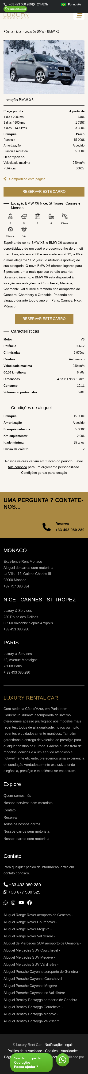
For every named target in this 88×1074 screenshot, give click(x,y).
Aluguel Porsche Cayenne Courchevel (33, 979)
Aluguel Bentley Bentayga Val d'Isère (32, 1021)
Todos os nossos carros (22, 824)
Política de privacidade (25, 1051)
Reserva (10, 817)
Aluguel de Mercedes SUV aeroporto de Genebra (41, 943)
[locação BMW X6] (44, 67)
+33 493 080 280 (69, 530)
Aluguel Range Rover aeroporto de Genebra (37, 915)
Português (74, 4)
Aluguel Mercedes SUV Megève (28, 957)
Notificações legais (59, 1045)
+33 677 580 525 (24, 892)
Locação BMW (34, 31)
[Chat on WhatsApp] (15, 9)
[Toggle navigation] (78, 15)
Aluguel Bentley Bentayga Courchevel (32, 1007)
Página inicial (13, 31)
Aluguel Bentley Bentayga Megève (30, 1014)
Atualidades (70, 1051)
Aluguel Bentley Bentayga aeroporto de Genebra (40, 1000)
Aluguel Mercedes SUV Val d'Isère (30, 964)
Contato (9, 810)
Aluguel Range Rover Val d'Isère (28, 936)
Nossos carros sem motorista (26, 831)
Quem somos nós (17, 795)
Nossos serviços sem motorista (28, 803)
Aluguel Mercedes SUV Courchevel (31, 950)
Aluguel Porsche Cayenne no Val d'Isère (34, 993)
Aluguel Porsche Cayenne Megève (30, 986)
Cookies (51, 1051)
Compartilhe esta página (27, 179)
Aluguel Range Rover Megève (27, 929)
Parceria (53, 1057)
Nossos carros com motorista (26, 839)
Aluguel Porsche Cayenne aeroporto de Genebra (41, 971)
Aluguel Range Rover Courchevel (29, 922)
